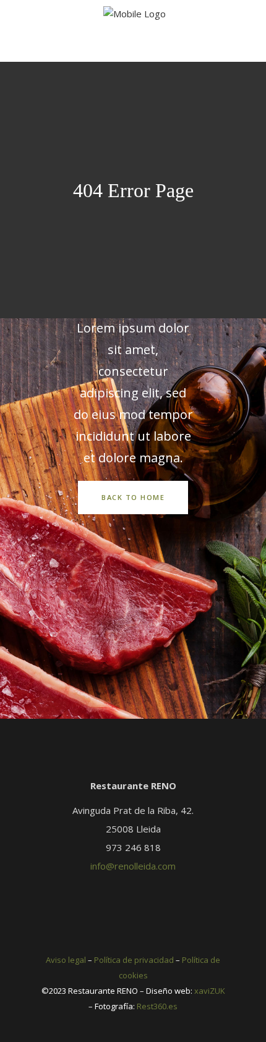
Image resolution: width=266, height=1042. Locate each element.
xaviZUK (209, 990)
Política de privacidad (134, 959)
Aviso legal (66, 959)
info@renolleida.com (133, 866)
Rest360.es (157, 1006)
